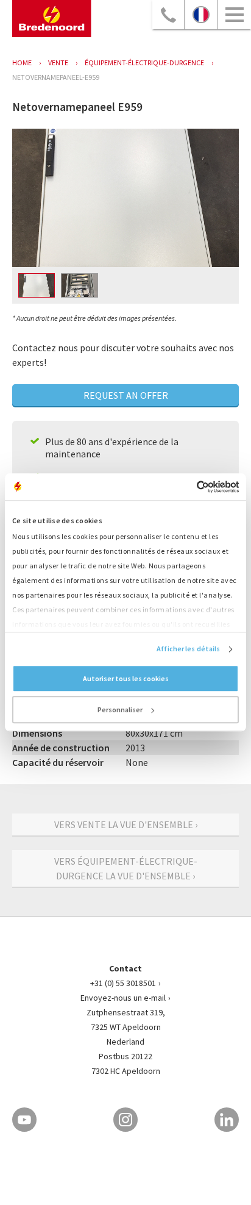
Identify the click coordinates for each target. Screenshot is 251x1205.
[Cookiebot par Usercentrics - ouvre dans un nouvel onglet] (185, 487)
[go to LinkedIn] (226, 1119)
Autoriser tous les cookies (126, 679)
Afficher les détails (188, 649)
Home (22, 62)
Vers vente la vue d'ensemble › (125, 824)
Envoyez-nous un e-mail (123, 997)
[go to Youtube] (24, 1119)
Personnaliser (120, 710)
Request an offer (125, 395)
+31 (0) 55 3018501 (123, 983)
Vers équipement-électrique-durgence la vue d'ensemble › (125, 868)
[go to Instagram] (125, 1119)
